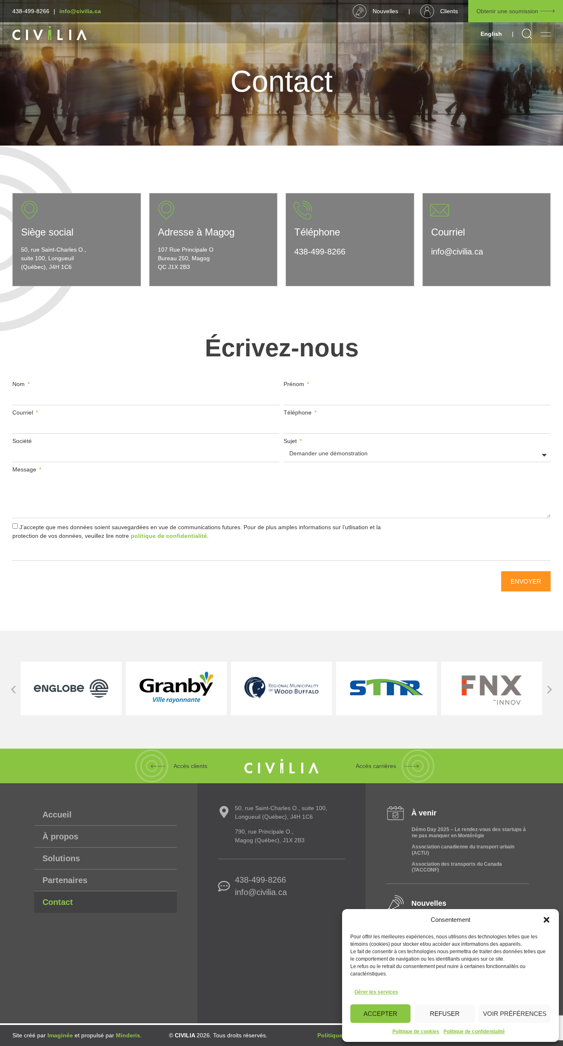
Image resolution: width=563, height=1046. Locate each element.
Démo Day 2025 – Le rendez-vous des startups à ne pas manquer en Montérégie (469, 832)
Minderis (128, 1035)
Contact (57, 902)
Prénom (295, 384)
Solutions (61, 858)
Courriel (23, 413)
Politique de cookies (415, 1031)
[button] (546, 920)
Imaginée (60, 1035)
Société (22, 441)
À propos (60, 836)
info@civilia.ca (80, 11)
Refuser (445, 1013)
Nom (19, 384)
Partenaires (64, 880)
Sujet (291, 441)
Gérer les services (376, 992)
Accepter (380, 1013)
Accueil (57, 814)
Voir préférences (515, 1013)
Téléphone (298, 413)
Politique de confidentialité (474, 1031)
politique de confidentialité (169, 535)
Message (25, 469)
